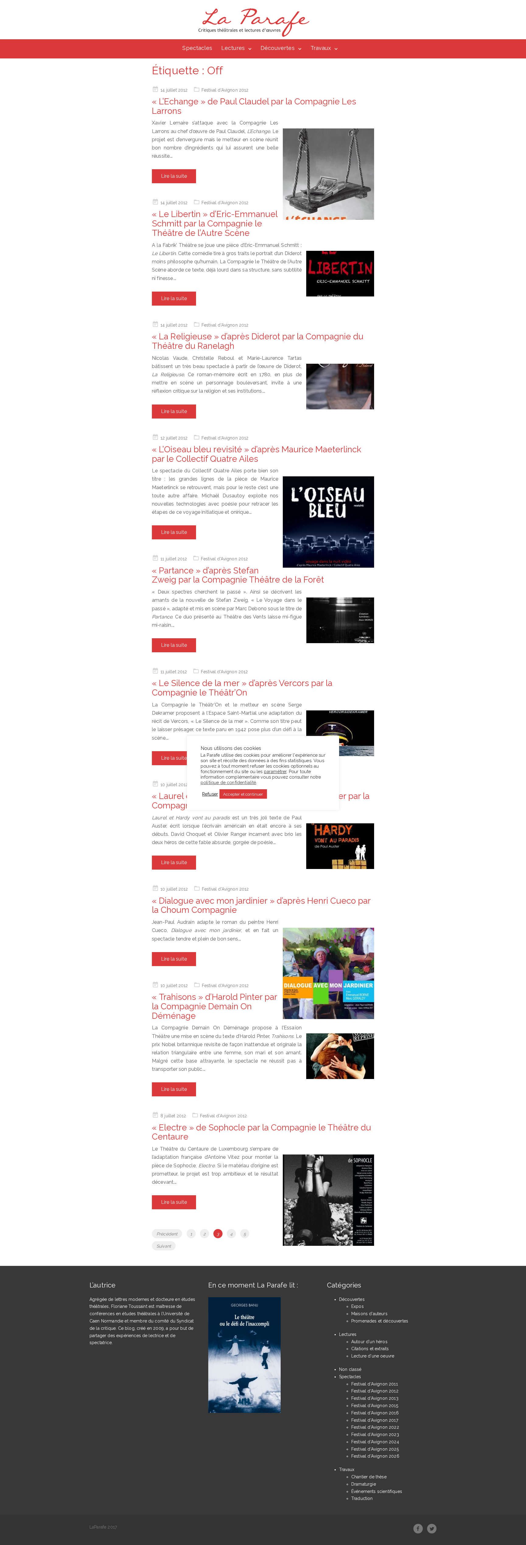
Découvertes (278, 48)
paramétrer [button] (275, 771)
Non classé (350, 1369)
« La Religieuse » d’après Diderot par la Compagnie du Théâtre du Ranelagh (257, 341)
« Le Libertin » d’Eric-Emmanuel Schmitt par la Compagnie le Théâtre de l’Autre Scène (214, 223)
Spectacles (197, 48)
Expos (357, 1306)
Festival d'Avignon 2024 (375, 1441)
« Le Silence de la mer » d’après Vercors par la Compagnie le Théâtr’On (242, 688)
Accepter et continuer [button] (243, 794)
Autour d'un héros (369, 1341)
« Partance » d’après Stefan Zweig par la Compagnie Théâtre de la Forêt (238, 575)
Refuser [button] (210, 794)
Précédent (166, 1233)
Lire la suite (174, 176)
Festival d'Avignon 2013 (374, 1398)
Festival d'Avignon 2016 (375, 1412)
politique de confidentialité (228, 782)
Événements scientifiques (376, 1491)
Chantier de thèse (369, 1476)
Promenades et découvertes (379, 1321)
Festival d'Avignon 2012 (225, 90)
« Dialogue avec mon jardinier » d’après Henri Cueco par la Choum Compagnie (261, 905)
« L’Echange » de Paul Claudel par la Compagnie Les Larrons (254, 106)
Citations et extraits (370, 1348)
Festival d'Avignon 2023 (375, 1434)
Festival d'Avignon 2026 (375, 1456)
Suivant (163, 1246)
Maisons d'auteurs (369, 1313)
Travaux (320, 48)
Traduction (362, 1498)
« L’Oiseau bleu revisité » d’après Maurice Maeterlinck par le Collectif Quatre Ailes (256, 454)
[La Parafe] (252, 22)
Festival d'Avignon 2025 (375, 1449)
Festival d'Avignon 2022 (375, 1427)
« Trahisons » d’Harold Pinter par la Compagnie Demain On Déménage (214, 1006)
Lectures (233, 48)
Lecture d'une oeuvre (372, 1356)
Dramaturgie (363, 1484)
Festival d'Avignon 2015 (374, 1405)
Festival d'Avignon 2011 (374, 1384)
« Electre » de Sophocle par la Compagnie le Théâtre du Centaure (261, 1132)
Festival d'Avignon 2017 (374, 1420)
